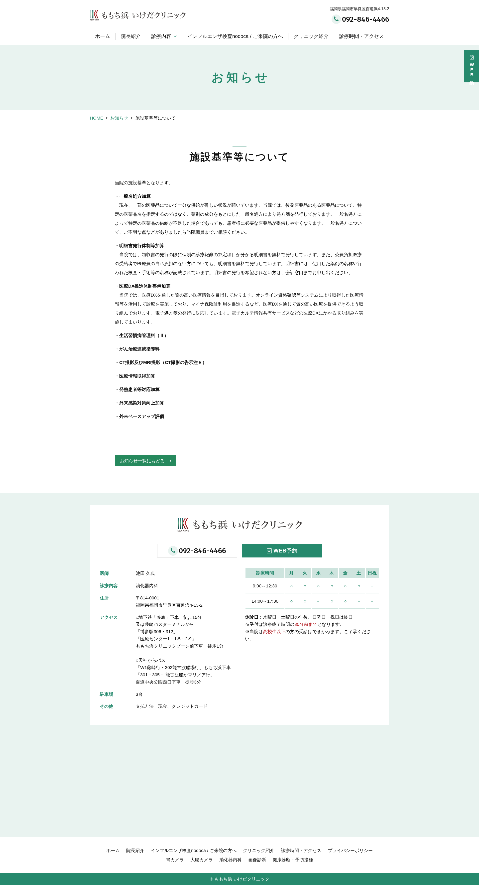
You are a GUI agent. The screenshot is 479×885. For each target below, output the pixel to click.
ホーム (102, 36)
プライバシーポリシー (350, 850)
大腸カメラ (201, 859)
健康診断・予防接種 (293, 859)
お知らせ (119, 118)
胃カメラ (175, 859)
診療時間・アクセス (361, 36)
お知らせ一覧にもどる (142, 460)
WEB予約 (285, 550)
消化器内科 (230, 859)
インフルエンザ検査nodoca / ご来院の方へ (235, 36)
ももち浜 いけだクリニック (241, 879)
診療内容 (161, 36)
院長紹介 (131, 36)
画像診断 (257, 859)
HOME (96, 118)
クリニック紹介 (311, 36)
